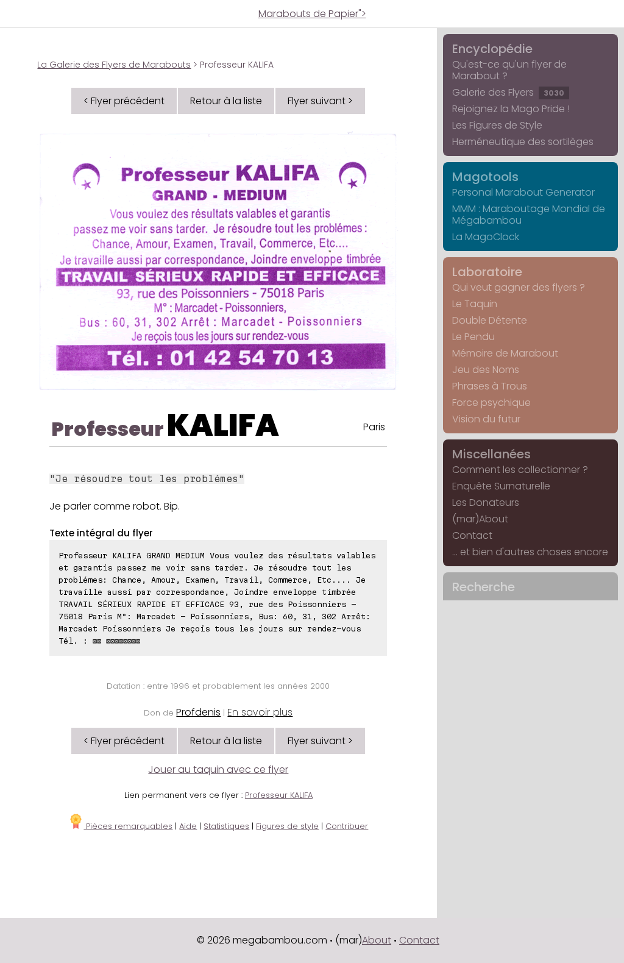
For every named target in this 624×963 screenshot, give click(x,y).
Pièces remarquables (127, 826)
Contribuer (346, 826)
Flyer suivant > (320, 101)
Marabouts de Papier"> (312, 14)
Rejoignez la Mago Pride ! (511, 109)
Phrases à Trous (489, 386)
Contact (472, 535)
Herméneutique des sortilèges (523, 142)
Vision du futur (486, 419)
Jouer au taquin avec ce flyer (218, 769)
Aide (188, 826)
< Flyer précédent (124, 101)
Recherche (483, 586)
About (376, 940)
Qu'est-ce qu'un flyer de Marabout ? (509, 70)
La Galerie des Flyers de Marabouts (114, 65)
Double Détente (489, 320)
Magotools (485, 176)
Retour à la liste (226, 101)
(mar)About (480, 519)
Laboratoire (487, 271)
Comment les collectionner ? (520, 470)
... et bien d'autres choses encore (530, 552)
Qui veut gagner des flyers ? (518, 287)
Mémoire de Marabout (505, 353)
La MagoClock (485, 237)
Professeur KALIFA (279, 795)
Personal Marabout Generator (523, 192)
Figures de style (287, 826)
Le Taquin (474, 304)
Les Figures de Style (497, 125)
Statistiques (226, 826)
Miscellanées (491, 454)
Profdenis (198, 712)
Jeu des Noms (485, 370)
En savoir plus (259, 712)
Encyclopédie (492, 48)
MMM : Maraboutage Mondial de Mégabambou (528, 214)
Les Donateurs (485, 503)
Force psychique (491, 403)
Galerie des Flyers (508, 92)
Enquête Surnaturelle (501, 486)
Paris (374, 427)
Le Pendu (473, 337)
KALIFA (223, 425)
